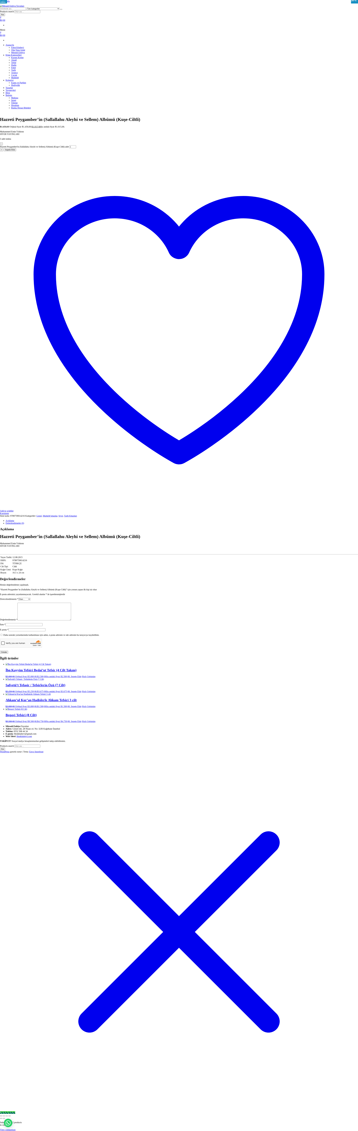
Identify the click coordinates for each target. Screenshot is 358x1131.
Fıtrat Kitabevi (17, 47)
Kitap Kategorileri (14, 55)
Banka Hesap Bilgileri (21, 108)
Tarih (13, 70)
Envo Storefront (36, 752)
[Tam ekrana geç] (4, 1115)
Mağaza (14, 98)
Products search (7, 11)
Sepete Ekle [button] (76, 676)
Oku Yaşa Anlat (18, 50)
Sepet (13, 100)
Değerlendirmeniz (8, 619)
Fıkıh (13, 67)
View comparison (8, 1129)
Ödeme (14, 103)
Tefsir (13, 62)
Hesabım (15, 105)
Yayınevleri (11, 90)
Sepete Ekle (10, 150)
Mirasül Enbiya (18, 52)
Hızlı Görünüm (88, 676)
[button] (8, 1123)
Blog (8, 93)
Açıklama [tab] (10, 520)
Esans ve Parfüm (18, 82)
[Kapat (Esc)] (9, 1115)
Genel (39, 516)
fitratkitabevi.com (24, 736)
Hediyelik (15, 85)
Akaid (14, 60)
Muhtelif (15, 77)
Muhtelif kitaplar (50, 516)
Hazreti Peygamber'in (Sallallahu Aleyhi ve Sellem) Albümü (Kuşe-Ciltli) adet (34, 147)
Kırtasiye (10, 80)
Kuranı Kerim (17, 57)
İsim (2, 624)
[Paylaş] (7, 1115)
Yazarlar (9, 88)
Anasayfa (10, 45)
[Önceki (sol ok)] (1, 1118)
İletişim (9, 95)
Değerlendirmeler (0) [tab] (15, 523)
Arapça (14, 72)
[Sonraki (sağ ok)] (4, 1118)
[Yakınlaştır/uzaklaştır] (1, 1115)
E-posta (4, 629)
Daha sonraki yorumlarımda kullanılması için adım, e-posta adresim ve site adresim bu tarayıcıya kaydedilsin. (51, 635)
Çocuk (14, 75)
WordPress (5, 752)
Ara (2, 15)
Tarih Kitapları (70, 516)
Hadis (13, 65)
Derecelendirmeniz (9, 599)
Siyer (60, 516)
